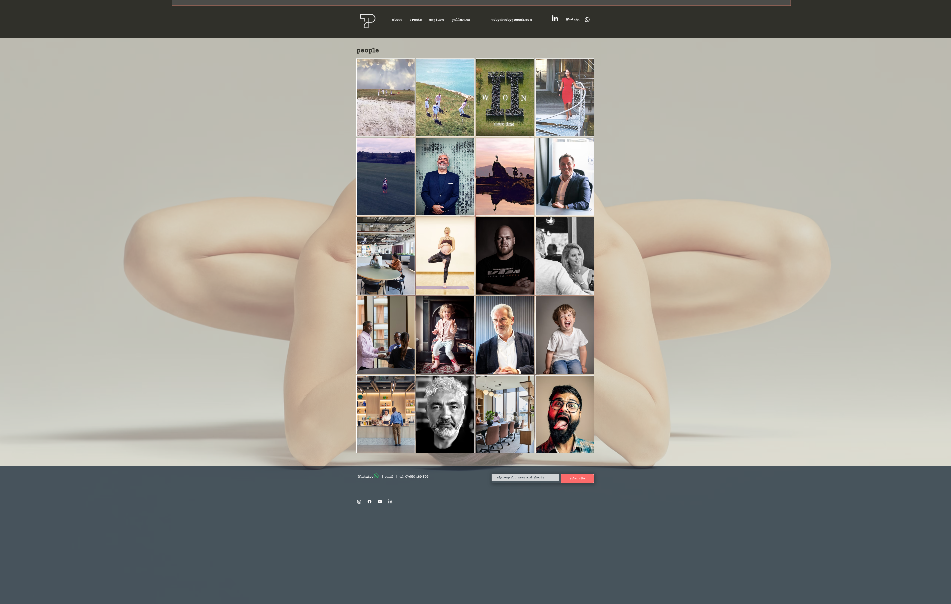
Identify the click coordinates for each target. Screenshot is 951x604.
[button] (397, 19)
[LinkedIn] (555, 19)
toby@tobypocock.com (511, 20)
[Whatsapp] (376, 476)
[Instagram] (359, 501)
